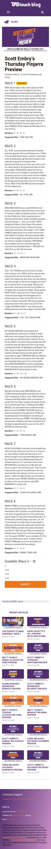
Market (25, 584)
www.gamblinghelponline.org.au (23, 840)
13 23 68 (11, 819)
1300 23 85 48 (18, 815)
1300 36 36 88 (21, 812)
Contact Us (6, 799)
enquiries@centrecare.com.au (14, 837)
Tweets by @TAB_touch (12, 601)
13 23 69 (34, 815)
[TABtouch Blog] (26, 5)
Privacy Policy (19, 799)
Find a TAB (31, 799)
